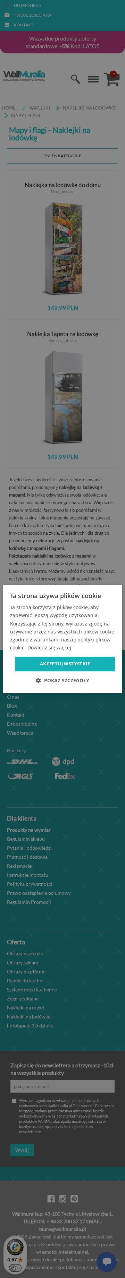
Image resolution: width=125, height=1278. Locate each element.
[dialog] (62, 639)
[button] (62, 680)
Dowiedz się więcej (49, 647)
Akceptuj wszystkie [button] (65, 663)
